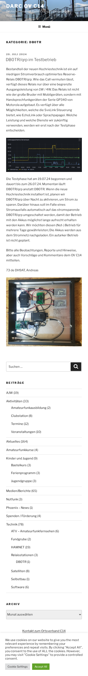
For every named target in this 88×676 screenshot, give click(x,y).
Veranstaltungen (23, 432)
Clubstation (19, 416)
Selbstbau (18, 579)
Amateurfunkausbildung (28, 408)
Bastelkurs (19, 465)
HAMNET (18, 547)
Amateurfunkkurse (20, 450)
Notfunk (12, 499)
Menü (46, 26)
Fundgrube (19, 539)
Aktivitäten (14, 401)
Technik (11, 524)
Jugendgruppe (21, 481)
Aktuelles (13, 441)
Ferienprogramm (23, 473)
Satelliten (18, 571)
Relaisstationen (22, 555)
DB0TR (21, 562)
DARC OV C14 (25, 6)
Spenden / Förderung (21, 516)
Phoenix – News (17, 508)
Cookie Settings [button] (18, 666)
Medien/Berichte (18, 491)
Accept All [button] (41, 666)
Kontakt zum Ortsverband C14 (44, 631)
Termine (17, 424)
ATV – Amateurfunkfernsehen (33, 531)
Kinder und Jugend (19, 458)
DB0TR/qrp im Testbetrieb (31, 59)
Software (18, 587)
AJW (9, 393)
